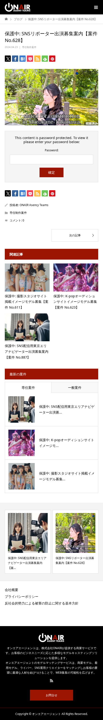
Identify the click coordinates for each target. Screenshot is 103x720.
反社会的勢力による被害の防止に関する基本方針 (42, 603)
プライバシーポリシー (21, 596)
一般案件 (74, 387)
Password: (51, 150)
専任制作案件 (29, 47)
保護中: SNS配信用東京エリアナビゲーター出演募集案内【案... (27, 563)
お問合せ (51, 695)
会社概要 (11, 589)
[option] (28, 542)
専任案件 (28, 387)
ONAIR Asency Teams (34, 205)
